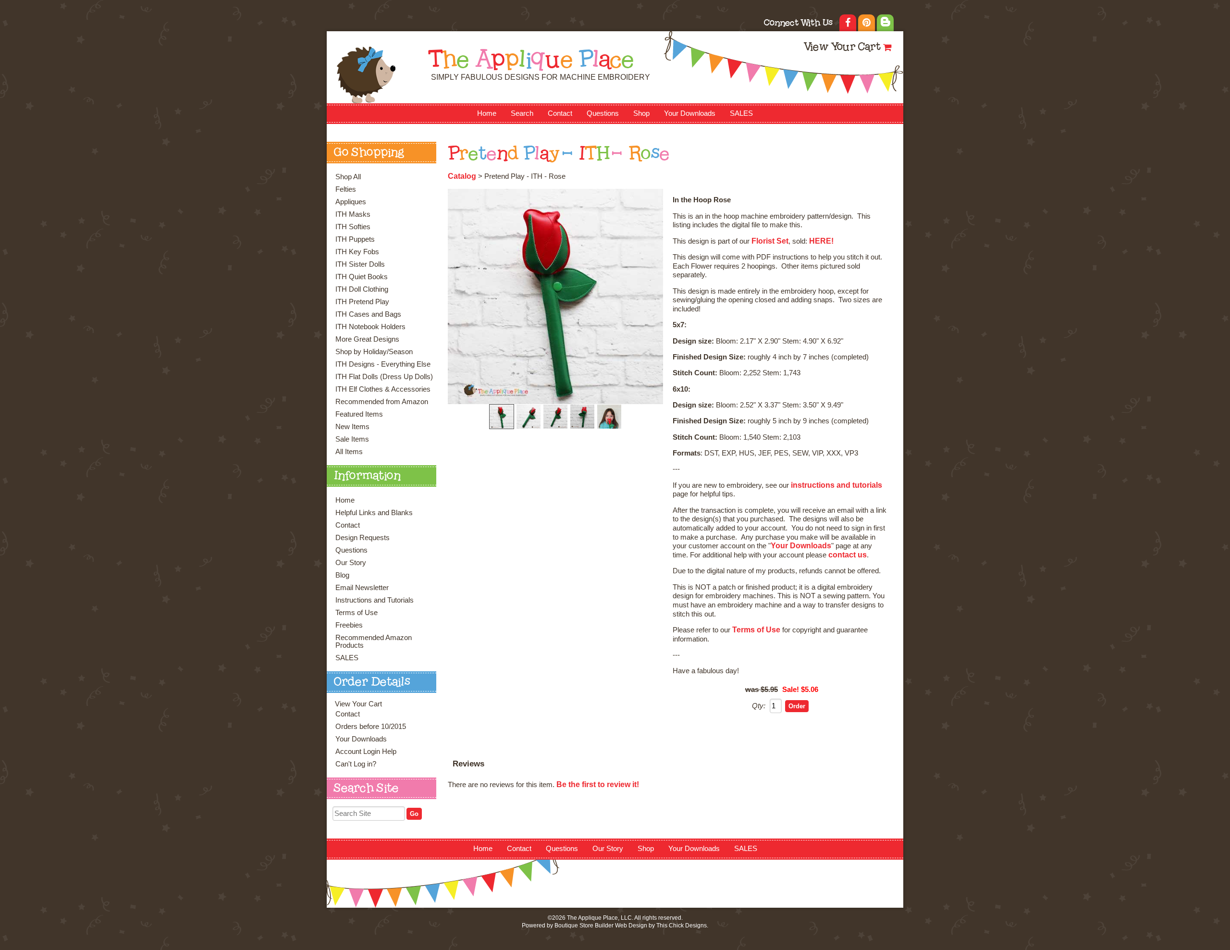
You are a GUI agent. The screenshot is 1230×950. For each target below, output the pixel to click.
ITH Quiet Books (361, 277)
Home (486, 113)
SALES (741, 113)
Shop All (348, 177)
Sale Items (352, 439)
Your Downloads (689, 113)
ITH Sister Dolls (360, 264)
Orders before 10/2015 (370, 726)
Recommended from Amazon (381, 402)
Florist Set (769, 241)
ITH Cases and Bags (368, 314)
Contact (560, 113)
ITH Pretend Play (362, 302)
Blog (342, 575)
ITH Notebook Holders (370, 327)
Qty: (758, 706)
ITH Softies (352, 227)
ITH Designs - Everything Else (382, 364)
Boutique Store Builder (584, 925)
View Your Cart (842, 47)
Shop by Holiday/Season (374, 352)
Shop (641, 113)
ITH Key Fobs (357, 252)
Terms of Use (356, 613)
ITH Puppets (355, 239)
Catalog (462, 176)
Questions (603, 113)
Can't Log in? (355, 764)
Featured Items (359, 414)
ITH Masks (352, 214)
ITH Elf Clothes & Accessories (382, 389)
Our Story (350, 563)
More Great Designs (367, 339)
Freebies (349, 625)
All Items (349, 452)
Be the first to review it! (597, 784)
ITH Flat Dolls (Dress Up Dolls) (384, 377)
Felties (345, 189)
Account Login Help (365, 751)
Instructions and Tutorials (374, 600)
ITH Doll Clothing (361, 289)
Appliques (350, 202)
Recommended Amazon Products (373, 641)
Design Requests (362, 538)
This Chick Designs (681, 925)
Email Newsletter (362, 588)
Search (522, 113)
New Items (352, 427)
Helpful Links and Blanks (374, 513)
